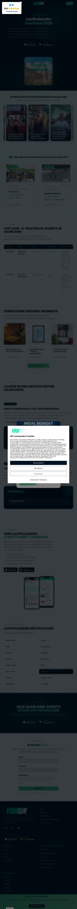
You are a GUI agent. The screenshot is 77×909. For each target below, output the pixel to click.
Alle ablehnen (38, 468)
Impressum (43, 480)
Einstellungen (38, 474)
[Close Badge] (21, 3)
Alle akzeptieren (38, 463)
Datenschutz (34, 480)
